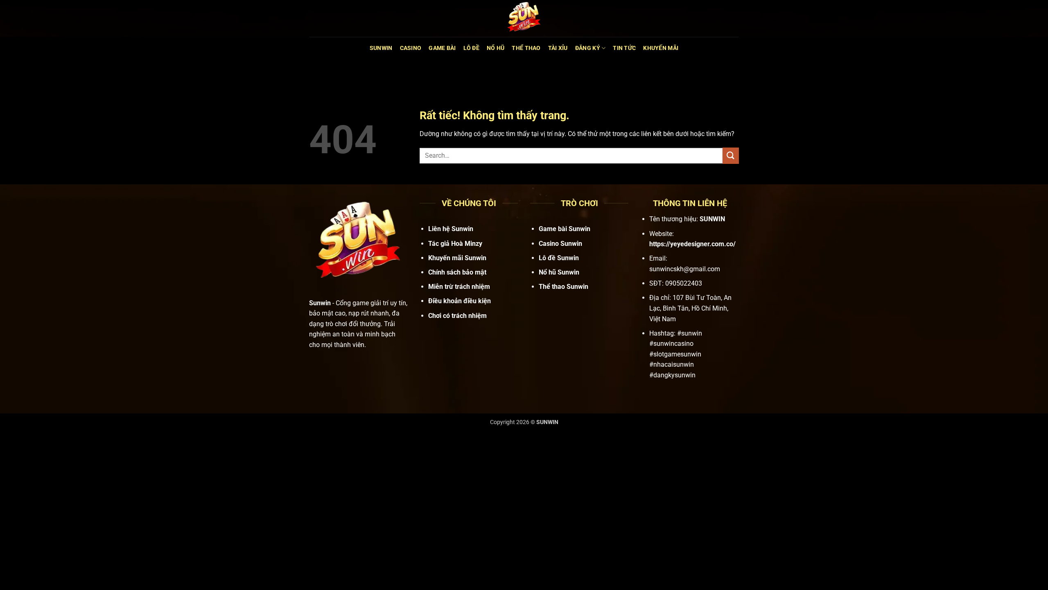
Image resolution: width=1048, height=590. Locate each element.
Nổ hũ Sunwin (559, 272)
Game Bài (442, 48)
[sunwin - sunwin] (524, 18)
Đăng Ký (587, 48)
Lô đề (471, 48)
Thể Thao (526, 48)
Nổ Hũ (495, 48)
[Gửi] (731, 155)
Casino (411, 48)
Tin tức (624, 48)
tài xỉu (558, 48)
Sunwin (381, 48)
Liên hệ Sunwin (450, 229)
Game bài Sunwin (564, 229)
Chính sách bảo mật (457, 272)
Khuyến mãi (660, 48)
